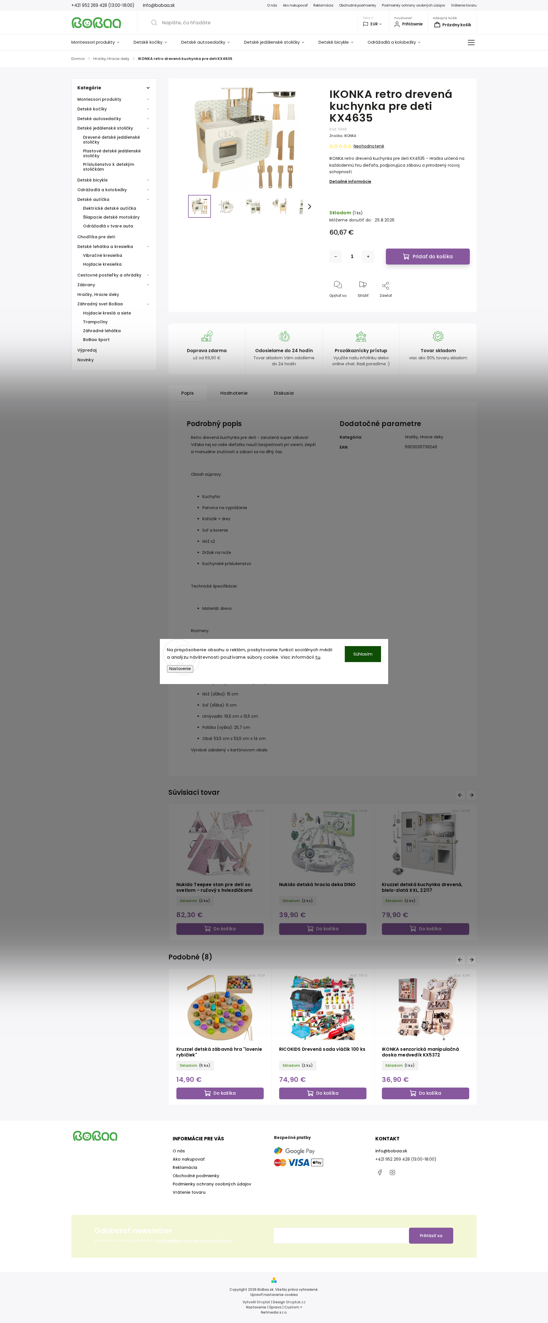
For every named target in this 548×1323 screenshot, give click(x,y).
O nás (272, 5)
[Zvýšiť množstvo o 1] (368, 256)
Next (472, 795)
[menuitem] (98, 42)
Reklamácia (323, 5)
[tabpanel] (368, 872)
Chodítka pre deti (96, 237)
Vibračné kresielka (102, 255)
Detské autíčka (93, 199)
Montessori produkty (99, 99)
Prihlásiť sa (431, 1236)
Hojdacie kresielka (102, 264)
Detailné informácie (350, 181)
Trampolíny (95, 322)
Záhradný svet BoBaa (100, 304)
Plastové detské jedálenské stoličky (112, 153)
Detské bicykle (92, 180)
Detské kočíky (92, 109)
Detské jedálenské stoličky (105, 128)
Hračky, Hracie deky (98, 294)
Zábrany (86, 285)
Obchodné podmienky (357, 5)
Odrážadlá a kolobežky (102, 190)
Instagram (392, 1172)
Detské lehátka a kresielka (105, 246)
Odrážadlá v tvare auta (108, 226)
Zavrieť (459, 304)
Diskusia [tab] (284, 393)
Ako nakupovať (295, 5)
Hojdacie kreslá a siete (107, 313)
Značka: (342, 135)
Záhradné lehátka (102, 331)
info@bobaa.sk (391, 1151)
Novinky (85, 360)
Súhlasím (362, 654)
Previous (461, 795)
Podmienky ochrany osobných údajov (413, 5)
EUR (374, 24)
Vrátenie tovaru (464, 5)
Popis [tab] (187, 393)
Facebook (379, 1172)
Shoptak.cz (295, 1302)
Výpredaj (86, 350)
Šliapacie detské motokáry (111, 217)
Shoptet (263, 1302)
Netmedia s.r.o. (274, 1312)
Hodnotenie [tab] (234, 393)
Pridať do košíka (433, 256)
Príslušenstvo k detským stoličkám (108, 167)
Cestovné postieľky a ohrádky (109, 275)
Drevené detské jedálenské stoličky (111, 139)
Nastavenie (180, 668)
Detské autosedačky (99, 119)
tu (317, 657)
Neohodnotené (369, 146)
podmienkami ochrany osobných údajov (194, 1240)
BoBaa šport (96, 339)
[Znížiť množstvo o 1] (335, 256)
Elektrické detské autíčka (109, 208)
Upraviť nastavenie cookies (274, 1294)
